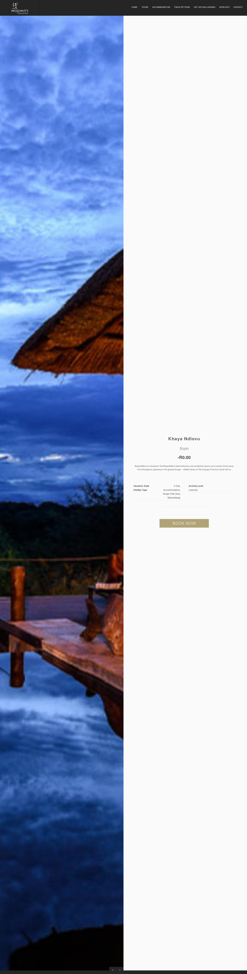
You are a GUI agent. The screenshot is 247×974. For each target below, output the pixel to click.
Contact (238, 7)
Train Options (182, 7)
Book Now (184, 523)
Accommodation (161, 7)
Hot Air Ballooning (204, 7)
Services (224, 7)
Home (135, 7)
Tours (145, 7)
